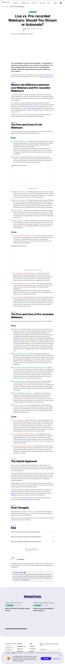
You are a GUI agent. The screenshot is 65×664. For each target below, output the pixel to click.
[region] (32, 615)
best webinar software (27, 499)
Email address (43, 649)
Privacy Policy (56, 658)
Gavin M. (28, 28)
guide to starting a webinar (46, 76)
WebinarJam (14, 495)
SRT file (46, 410)
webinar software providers (34, 108)
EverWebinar (16, 338)
